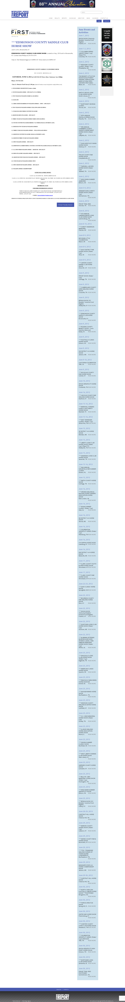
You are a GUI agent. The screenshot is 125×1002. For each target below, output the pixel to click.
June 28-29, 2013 (86, 811)
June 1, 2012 (84, 35)
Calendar (95, 18)
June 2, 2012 (84, 61)
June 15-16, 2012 (86, 403)
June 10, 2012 (84, 380)
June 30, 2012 (84, 886)
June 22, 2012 (84, 595)
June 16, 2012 (84, 392)
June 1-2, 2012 (85, 48)
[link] (50, 18)
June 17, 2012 (84, 560)
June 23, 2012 (84, 652)
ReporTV (64, 18)
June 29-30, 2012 (86, 875)
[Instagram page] (111, 13)
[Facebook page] (105, 13)
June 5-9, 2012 (85, 187)
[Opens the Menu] (111, 18)
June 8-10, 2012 (85, 223)
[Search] (101, 12)
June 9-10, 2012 (85, 359)
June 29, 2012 (84, 822)
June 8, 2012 (84, 210)
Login (99, 21)
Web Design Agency (26, 1000)
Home (50, 18)
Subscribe (106, 21)
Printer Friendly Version (65, 205)
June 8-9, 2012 (85, 235)
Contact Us (66, 989)
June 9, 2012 (84, 272)
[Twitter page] (108, 13)
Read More (92, 44)
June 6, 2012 (84, 201)
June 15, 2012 (84, 428)
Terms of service (16, 1000)
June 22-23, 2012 (86, 583)
